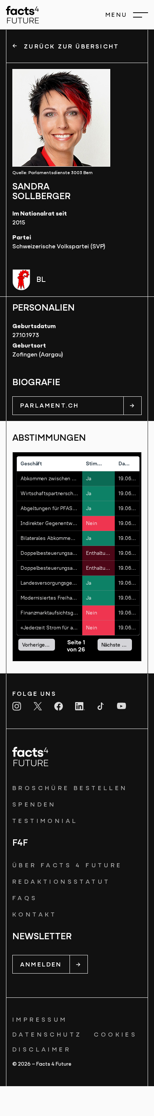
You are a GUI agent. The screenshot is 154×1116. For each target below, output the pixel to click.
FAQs (25, 899)
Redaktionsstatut (61, 882)
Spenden (34, 805)
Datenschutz (47, 1035)
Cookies (115, 1035)
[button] (126, 15)
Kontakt (34, 915)
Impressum (40, 1020)
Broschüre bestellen (70, 789)
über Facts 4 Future (67, 866)
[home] (22, 14)
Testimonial (45, 821)
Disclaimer (41, 1050)
